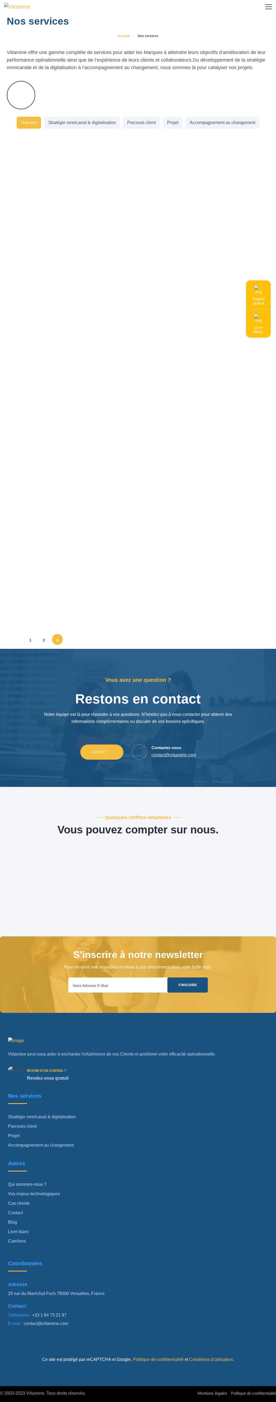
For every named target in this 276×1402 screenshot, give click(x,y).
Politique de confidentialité (158, 1359)
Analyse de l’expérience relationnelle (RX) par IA (72, 397)
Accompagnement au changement (222, 122)
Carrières (17, 1241)
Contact (99, 752)
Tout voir (29, 122)
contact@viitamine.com (46, 1323)
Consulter (27, 633)
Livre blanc (18, 1231)
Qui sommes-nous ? (27, 1184)
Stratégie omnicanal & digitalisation (82, 122)
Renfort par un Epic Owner (52, 605)
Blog (12, 1222)
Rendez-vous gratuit (47, 1078)
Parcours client (141, 122)
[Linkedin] (15, 1339)
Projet (172, 122)
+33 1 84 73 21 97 (49, 1315)
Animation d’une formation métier (61, 264)
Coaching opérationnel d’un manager (65, 547)
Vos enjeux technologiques (34, 1193)
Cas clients (18, 1203)
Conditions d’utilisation (210, 1359)
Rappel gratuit (258, 300)
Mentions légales (212, 1393)
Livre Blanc (258, 329)
